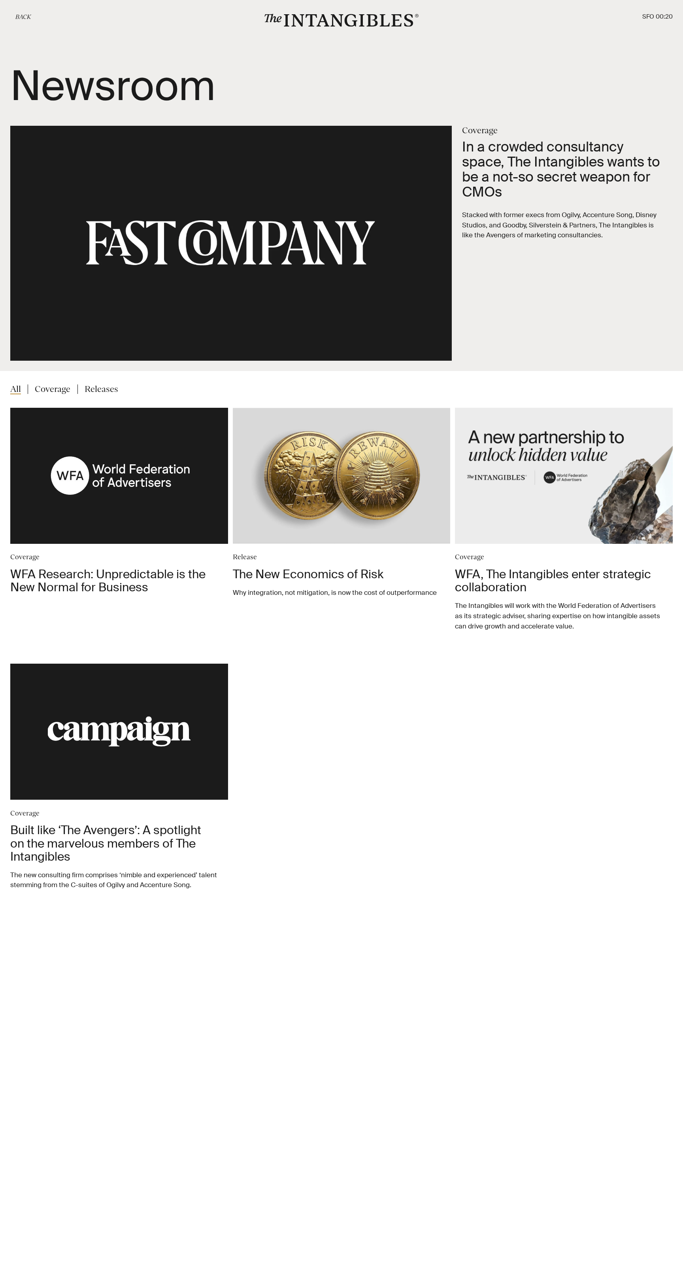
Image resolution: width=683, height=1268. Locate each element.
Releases (101, 389)
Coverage (52, 389)
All (15, 389)
